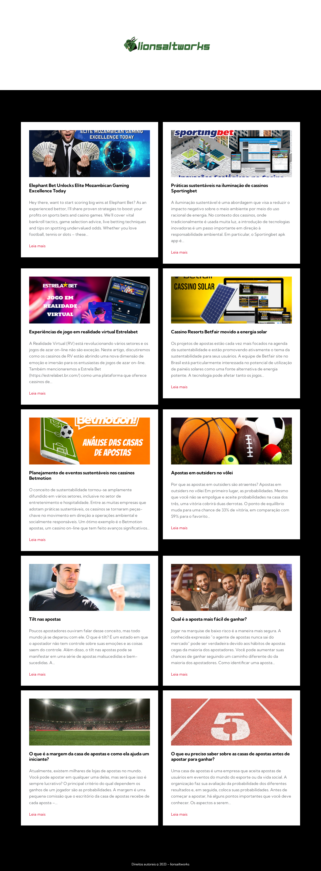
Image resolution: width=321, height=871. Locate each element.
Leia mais (37, 246)
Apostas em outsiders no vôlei (202, 472)
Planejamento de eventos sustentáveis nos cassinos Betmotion (81, 475)
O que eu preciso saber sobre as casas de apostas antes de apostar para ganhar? (230, 756)
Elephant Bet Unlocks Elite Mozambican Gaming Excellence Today (79, 188)
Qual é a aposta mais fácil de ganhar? (209, 619)
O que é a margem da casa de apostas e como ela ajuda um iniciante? (89, 756)
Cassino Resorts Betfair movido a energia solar (219, 332)
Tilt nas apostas (45, 619)
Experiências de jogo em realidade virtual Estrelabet (83, 332)
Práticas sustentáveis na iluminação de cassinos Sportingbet (219, 188)
